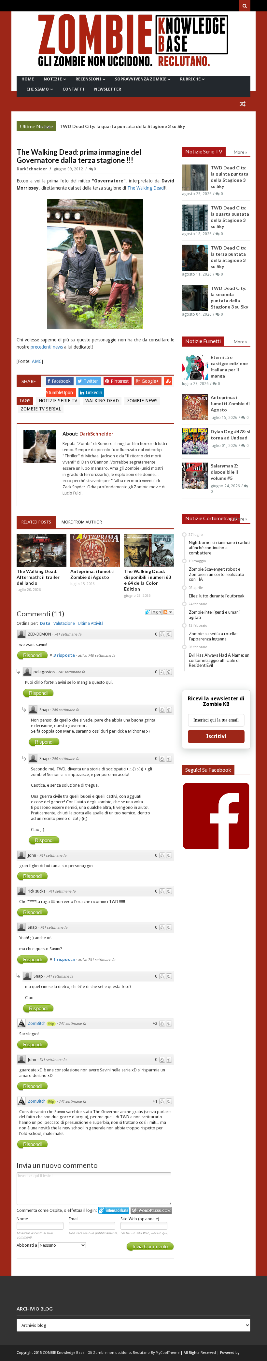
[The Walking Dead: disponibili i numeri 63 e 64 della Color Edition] (149, 550)
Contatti (73, 89)
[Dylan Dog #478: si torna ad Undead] (195, 441)
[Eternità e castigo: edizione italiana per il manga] (195, 367)
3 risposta (64, 655)
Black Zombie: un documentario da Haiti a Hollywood (117, 126)
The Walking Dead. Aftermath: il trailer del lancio (38, 577)
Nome (22, 1218)
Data (45, 623)
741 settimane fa (67, 634)
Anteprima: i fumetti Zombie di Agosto (92, 574)
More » (46, 127)
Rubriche (190, 79)
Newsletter (107, 89)
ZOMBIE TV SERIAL (41, 408)
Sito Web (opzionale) (139, 1218)
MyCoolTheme (167, 1353)
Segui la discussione (168, 612)
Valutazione (64, 623)
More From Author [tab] (82, 522)
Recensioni (88, 79)
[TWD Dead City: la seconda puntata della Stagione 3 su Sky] (195, 298)
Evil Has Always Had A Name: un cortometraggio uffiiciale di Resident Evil (219, 660)
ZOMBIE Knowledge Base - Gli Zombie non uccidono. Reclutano (96, 1353)
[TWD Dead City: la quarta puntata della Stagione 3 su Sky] (195, 218)
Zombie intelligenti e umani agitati (214, 614)
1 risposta (64, 959)
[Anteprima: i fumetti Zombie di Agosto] (95, 550)
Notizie (53, 79)
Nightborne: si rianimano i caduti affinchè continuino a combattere (219, 547)
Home (27, 79)
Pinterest (120, 381)
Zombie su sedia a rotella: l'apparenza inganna (213, 636)
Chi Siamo (37, 89)
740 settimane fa (65, 710)
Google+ (151, 381)
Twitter (91, 381)
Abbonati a (27, 1245)
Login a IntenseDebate (113, 1210)
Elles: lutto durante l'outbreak (217, 595)
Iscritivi (216, 736)
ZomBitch (37, 1023)
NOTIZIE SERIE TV (58, 400)
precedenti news (47, 347)
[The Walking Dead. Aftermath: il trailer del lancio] (41, 550)
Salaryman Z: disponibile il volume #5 (224, 472)
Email (73, 1218)
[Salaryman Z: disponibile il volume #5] (195, 476)
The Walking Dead (145, 188)
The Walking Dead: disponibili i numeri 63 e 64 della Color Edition (147, 580)
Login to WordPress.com (151, 1210)
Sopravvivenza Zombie (140, 79)
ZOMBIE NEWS (142, 400)
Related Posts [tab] (36, 522)
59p (51, 1024)
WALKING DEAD (102, 400)
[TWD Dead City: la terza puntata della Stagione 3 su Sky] (195, 258)
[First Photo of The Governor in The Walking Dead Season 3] (95, 263)
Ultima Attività (91, 623)
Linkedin (94, 392)
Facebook (62, 381)
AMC (37, 361)
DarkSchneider (32, 169)
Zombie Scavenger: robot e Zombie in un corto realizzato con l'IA (216, 574)
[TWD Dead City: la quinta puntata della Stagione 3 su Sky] (195, 178)
